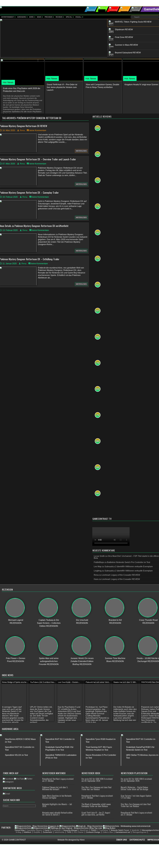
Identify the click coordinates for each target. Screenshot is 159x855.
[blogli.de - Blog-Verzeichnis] (89, 826)
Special (69, 17)
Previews (48, 17)
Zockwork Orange (93, 832)
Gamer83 (57, 830)
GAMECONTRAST (17, 840)
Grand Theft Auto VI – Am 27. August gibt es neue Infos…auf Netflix (95, 813)
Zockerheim (47, 832)
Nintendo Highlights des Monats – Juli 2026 (57, 805)
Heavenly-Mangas (70, 830)
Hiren (82, 840)
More (31, 17)
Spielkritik (135, 830)
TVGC (69, 832)
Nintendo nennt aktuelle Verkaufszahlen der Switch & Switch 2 (57, 813)
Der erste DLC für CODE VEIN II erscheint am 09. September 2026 (97, 779)
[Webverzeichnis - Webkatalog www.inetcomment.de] (127, 826)
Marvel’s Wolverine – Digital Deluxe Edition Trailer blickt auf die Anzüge (134, 788)
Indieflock (27, 832)
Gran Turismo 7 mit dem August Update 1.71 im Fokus (136, 796)
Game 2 (47, 830)
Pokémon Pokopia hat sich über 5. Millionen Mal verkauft (55, 788)
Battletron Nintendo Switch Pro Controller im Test (128, 562)
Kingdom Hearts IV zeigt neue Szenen (141, 84)
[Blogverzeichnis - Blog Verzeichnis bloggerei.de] (37, 826)
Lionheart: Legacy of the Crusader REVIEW (121, 575)
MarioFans (84, 830)
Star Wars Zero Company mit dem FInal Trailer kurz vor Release (96, 788)
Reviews (59, 17)
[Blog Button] (109, 828)
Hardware (21, 17)
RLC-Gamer (79, 832)
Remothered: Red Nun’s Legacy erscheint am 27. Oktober (58, 779)
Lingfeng (97, 571)
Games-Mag (20, 830)
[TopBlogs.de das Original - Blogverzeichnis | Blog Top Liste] (75, 828)
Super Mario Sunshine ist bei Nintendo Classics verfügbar (56, 796)
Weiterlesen (81, 151)
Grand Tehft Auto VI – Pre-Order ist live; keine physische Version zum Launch (62, 87)
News (39, 17)
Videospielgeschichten (150, 830)
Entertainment (7, 17)
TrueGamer (103, 830)
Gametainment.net (122, 832)
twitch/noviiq (59, 832)
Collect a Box (108, 832)
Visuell (78, 17)
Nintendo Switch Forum (120, 830)
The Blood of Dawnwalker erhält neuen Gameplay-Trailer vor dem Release (96, 805)
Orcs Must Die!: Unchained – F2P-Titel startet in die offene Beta (126, 557)
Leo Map (97, 566)
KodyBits (37, 832)
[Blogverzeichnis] (68, 826)
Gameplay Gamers (34, 830)
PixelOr (94, 830)
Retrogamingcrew (139, 832)
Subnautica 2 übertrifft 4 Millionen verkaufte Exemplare (129, 566)
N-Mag (18, 832)
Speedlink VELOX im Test (16, 755)
